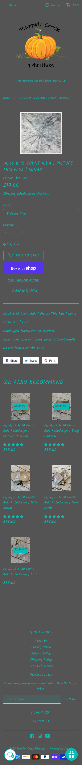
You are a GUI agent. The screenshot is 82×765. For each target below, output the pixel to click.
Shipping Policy (41, 659)
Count (6, 205)
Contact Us (41, 721)
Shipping (9, 193)
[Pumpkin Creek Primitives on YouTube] (47, 736)
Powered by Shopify (61, 749)
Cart (75, 5)
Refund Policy (41, 653)
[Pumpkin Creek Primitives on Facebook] (32, 736)
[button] (14, 444)
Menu (12, 5)
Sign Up (69, 699)
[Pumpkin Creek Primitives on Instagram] (40, 736)
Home (6, 98)
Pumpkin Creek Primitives (31, 749)
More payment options (24, 280)
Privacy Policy (41, 647)
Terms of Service (41, 666)
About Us (41, 641)
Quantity (8, 225)
